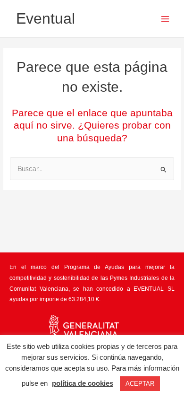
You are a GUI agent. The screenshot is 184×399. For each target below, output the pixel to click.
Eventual (45, 18)
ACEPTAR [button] (139, 383)
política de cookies (82, 383)
